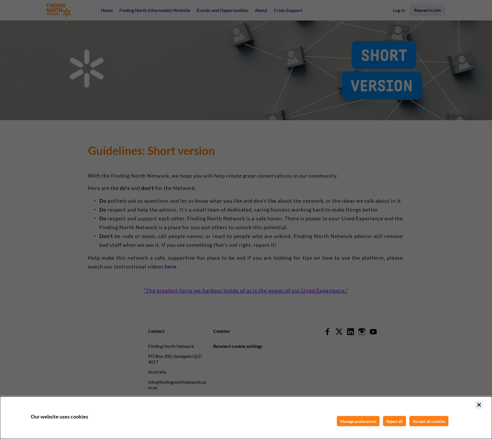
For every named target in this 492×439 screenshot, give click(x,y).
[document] (246, 417)
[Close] (479, 405)
